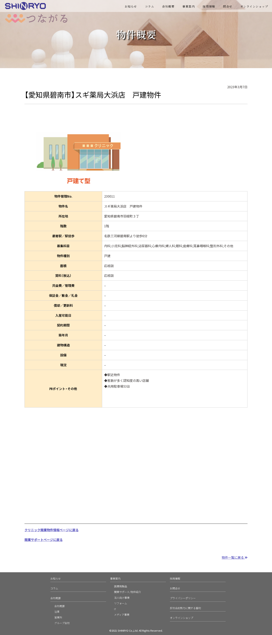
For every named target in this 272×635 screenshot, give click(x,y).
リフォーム (120, 603)
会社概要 (168, 6)
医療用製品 (120, 586)
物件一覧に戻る (233, 557)
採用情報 (209, 6)
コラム (149, 6)
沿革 (57, 611)
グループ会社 (62, 623)
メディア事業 (121, 614)
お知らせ (131, 6)
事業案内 (115, 578)
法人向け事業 (122, 598)
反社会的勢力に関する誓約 (185, 608)
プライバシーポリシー (183, 598)
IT (115, 609)
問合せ (227, 6)
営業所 (58, 617)
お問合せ (175, 588)
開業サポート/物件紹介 (127, 592)
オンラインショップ (254, 6)
